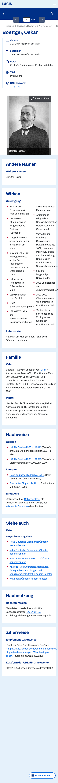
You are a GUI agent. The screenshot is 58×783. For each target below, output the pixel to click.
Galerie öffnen (42, 98)
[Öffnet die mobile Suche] (52, 14)
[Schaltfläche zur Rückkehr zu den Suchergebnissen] (4, 14)
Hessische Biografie (26, 26)
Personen (9, 26)
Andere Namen (43, 775)
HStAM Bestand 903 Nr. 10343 (25, 447)
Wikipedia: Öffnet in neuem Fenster (28, 578)
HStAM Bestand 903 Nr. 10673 (25, 459)
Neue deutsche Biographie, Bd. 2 (27, 475)
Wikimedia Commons (17, 506)
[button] (54, 4)
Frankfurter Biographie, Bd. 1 (24, 483)
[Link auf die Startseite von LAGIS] (17, 4)
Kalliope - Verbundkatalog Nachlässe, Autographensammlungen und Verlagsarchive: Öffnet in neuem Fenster (31, 570)
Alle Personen (45, 26)
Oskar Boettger (32, 499)
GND (43, 369)
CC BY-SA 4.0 (33, 612)
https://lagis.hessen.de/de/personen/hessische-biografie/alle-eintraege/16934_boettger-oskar (32, 652)
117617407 (16, 86)
